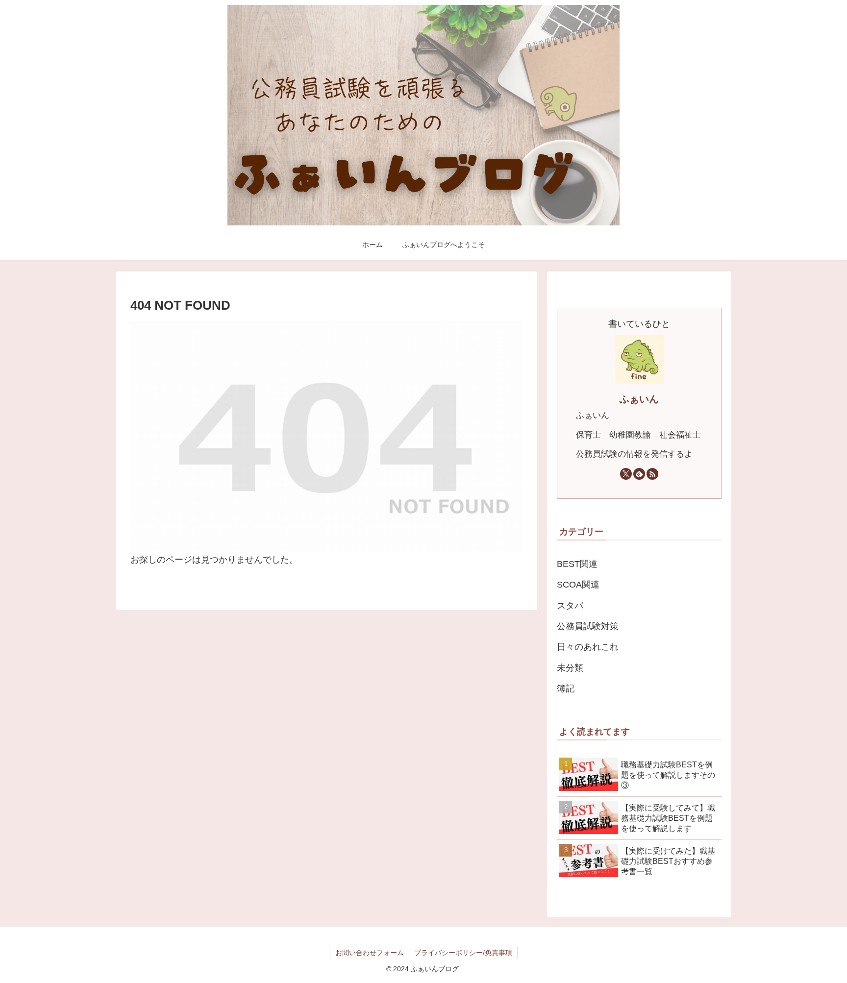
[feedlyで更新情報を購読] (639, 474)
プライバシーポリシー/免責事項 (463, 953)
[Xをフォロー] (626, 474)
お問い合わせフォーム (369, 953)
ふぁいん (639, 398)
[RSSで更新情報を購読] (652, 474)
